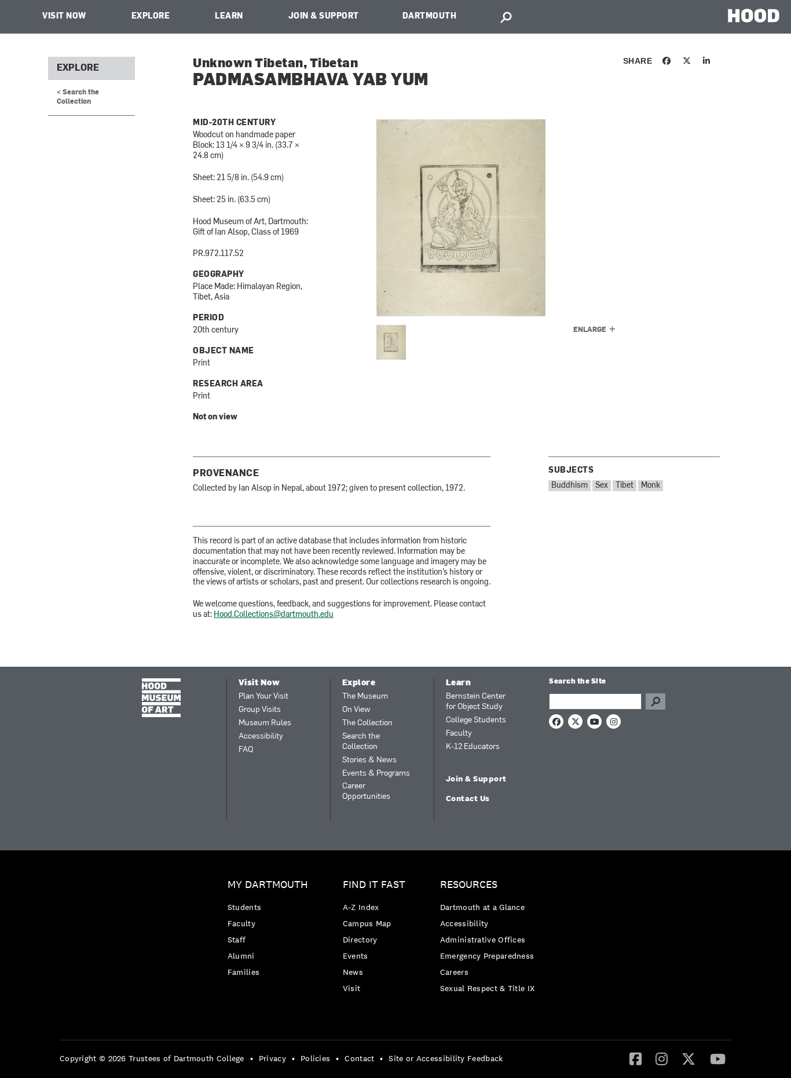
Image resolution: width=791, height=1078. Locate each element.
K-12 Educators (473, 747)
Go (655, 701)
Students (244, 907)
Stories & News (369, 760)
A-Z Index (361, 907)
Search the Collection (361, 741)
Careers (454, 972)
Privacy (272, 1058)
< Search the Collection (78, 97)
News (353, 972)
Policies (315, 1058)
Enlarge (589, 330)
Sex (601, 485)
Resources (468, 884)
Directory (360, 939)
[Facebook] (635, 1058)
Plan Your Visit (263, 696)
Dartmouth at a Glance (482, 907)
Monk (650, 485)
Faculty (459, 733)
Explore (150, 16)
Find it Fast (374, 884)
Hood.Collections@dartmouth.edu (274, 615)
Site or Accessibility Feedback (446, 1058)
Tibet (624, 485)
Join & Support (323, 16)
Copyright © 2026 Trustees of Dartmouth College (152, 1058)
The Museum (365, 696)
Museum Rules (265, 723)
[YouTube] (718, 1058)
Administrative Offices (483, 939)
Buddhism (569, 485)
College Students (476, 720)
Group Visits (260, 710)
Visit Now (64, 16)
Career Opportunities (366, 791)
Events (355, 956)
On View (356, 710)
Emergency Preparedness (487, 956)
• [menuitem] (251, 1058)
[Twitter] (688, 1058)
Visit (352, 988)
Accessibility (261, 736)
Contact (359, 1058)
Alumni (241, 956)
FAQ (246, 750)
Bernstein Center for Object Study (476, 701)
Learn (229, 16)
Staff (237, 939)
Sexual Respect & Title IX (487, 988)
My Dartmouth (268, 884)
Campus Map (367, 923)
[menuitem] (271, 931)
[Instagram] (661, 1058)
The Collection (367, 723)
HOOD (753, 15)
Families (243, 972)
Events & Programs (376, 773)
